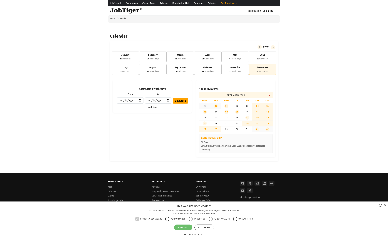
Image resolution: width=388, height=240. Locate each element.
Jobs (110, 187)
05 (267, 106)
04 (257, 106)
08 (226, 112)
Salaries (212, 3)
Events (111, 196)
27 (205, 129)
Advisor (164, 3)
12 (267, 112)
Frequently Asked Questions (165, 191)
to (158, 94)
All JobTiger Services (250, 197)
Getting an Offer (203, 200)
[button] (194, 234)
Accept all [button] (183, 227)
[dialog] (194, 220)
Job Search (115, 3)
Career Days (148, 3)
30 (216, 106)
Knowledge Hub (180, 3)
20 (205, 123)
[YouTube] (242, 190)
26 (267, 123)
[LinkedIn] (264, 183)
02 (267, 129)
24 (247, 123)
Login (266, 10)
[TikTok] (250, 190)
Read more (211, 213)
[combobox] (380, 205)
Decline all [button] (204, 227)
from (130, 94)
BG (272, 10)
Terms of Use (158, 200)
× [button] (384, 205)
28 (216, 129)
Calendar (198, 3)
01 (226, 106)
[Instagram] (257, 183)
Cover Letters (202, 191)
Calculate (180, 100)
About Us (156, 187)
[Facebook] (242, 183)
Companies (132, 3)
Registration (254, 10)
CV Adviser (201, 187)
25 (257, 123)
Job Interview (202, 196)
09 (237, 112)
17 (247, 117)
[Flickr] (271, 183)
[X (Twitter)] (250, 183)
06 (205, 112)
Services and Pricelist (162, 196)
